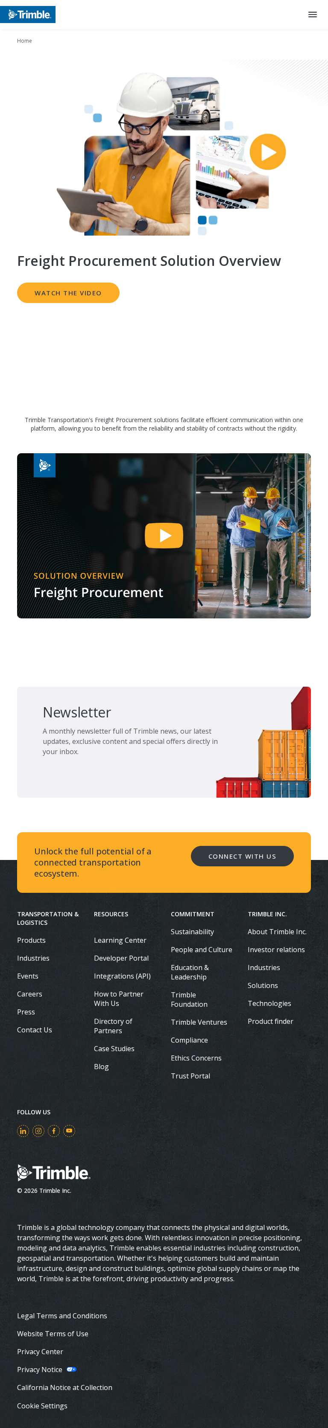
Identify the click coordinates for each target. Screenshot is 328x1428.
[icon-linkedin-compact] (23, 1131)
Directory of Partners (113, 1026)
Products (31, 940)
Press (26, 1012)
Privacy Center (40, 1351)
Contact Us (34, 1030)
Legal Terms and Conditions (62, 1315)
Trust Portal (190, 1076)
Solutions (263, 985)
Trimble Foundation (189, 999)
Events (27, 976)
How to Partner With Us (119, 998)
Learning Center (120, 940)
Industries (33, 958)
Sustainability (192, 931)
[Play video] (164, 535)
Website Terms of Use (52, 1333)
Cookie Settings (42, 1406)
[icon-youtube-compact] (69, 1131)
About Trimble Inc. (277, 931)
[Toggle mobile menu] (312, 14)
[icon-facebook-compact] (53, 1131)
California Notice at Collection (64, 1387)
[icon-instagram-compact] (38, 1131)
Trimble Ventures (199, 1022)
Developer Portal (121, 958)
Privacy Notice (39, 1369)
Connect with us (242, 856)
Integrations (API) (122, 976)
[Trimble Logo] (28, 14)
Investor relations (276, 949)
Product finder (270, 1021)
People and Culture (201, 949)
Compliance (189, 1040)
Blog (101, 1066)
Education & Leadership (190, 972)
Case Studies (114, 1048)
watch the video (68, 293)
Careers (29, 994)
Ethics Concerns (196, 1058)
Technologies (269, 1003)
